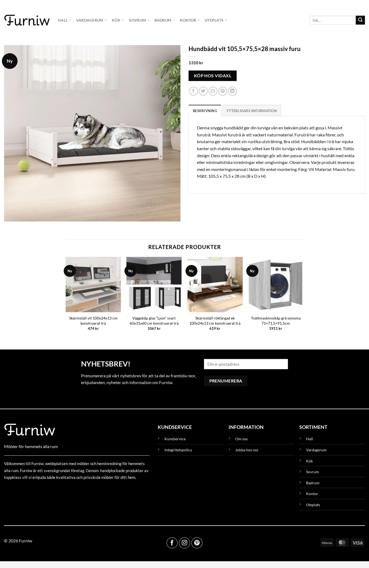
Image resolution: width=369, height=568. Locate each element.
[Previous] (66, 298)
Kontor (188, 20)
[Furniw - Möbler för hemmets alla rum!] (27, 20)
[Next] (303, 298)
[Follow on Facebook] (172, 543)
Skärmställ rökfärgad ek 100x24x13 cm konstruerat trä (214, 320)
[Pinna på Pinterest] (222, 91)
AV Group (31, 489)
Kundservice (175, 438)
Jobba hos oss (246, 450)
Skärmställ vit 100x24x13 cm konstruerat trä (93, 320)
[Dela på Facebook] (193, 91)
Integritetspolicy (178, 450)
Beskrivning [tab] (205, 110)
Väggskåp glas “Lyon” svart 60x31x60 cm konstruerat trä (154, 320)
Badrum (163, 20)
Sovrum (137, 20)
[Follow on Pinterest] (197, 543)
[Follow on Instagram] (184, 543)
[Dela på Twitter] (203, 91)
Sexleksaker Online (58, 489)
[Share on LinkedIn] (232, 91)
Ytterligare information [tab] (251, 110)
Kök (116, 20)
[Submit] (360, 20)
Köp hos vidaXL (213, 75)
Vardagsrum (89, 20)
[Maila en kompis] (213, 91)
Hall (63, 20)
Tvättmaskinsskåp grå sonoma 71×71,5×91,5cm (276, 320)
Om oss (241, 438)
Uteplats (214, 20)
